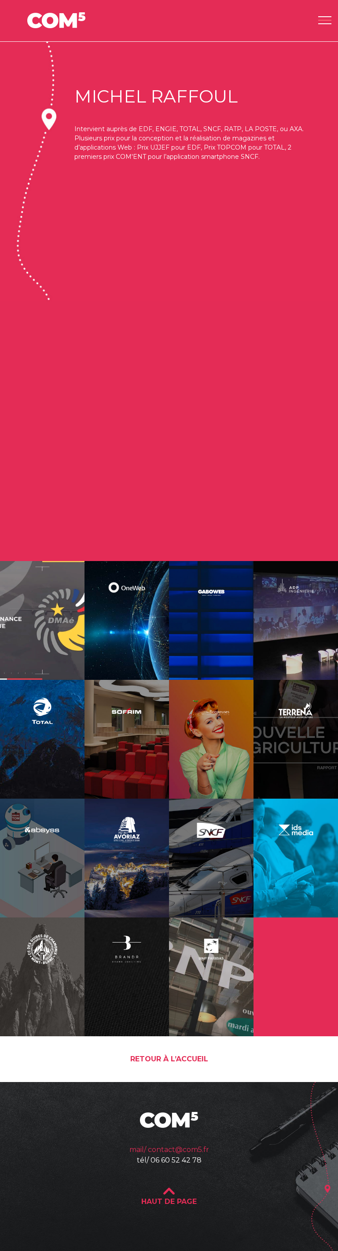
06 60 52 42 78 (176, 1160)
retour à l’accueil (169, 1059)
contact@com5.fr (178, 1149)
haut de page (169, 1201)
